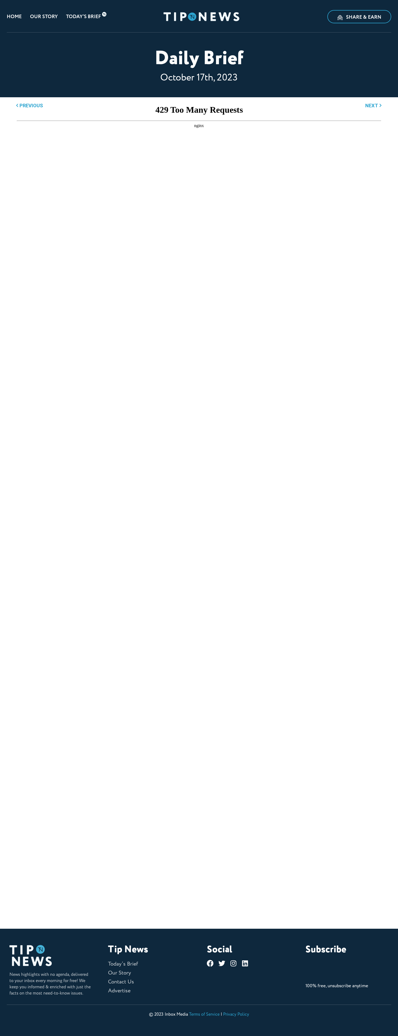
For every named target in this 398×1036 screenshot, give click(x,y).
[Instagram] (233, 963)
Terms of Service (204, 1014)
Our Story (44, 17)
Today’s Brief (83, 17)
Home (14, 17)
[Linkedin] (245, 963)
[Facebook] (210, 963)
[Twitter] (221, 963)
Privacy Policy (236, 1014)
